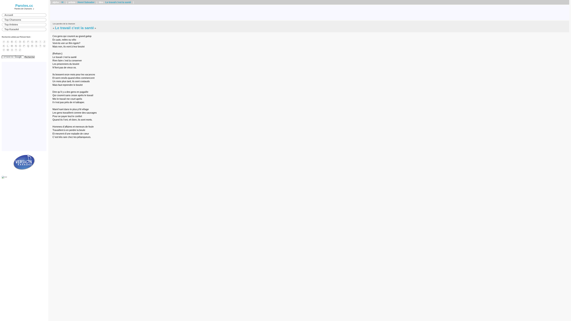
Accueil (8, 15)
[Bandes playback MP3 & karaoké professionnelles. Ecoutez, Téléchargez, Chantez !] (24, 173)
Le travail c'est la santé (118, 2)
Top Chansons (12, 20)
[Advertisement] (310, 12)
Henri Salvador (86, 2)
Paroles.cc (24, 6)
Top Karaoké (11, 29)
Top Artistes (11, 24)
